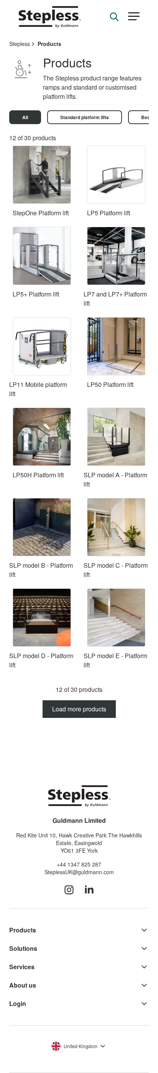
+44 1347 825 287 (79, 864)
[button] (134, 16)
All (25, 117)
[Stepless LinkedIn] (89, 890)
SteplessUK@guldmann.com (79, 872)
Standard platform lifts (84, 117)
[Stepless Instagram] (69, 890)
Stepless (19, 44)
